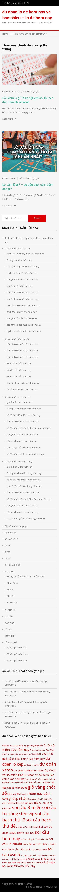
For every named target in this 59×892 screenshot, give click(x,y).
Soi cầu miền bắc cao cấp (17, 339)
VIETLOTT (10, 571)
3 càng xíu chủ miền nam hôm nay (24, 408)
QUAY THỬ (10, 636)
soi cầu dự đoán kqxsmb (27, 826)
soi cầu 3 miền (27, 807)
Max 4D (11, 596)
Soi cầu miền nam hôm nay (18, 397)
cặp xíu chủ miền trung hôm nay (22, 512)
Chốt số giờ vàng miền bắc (31, 745)
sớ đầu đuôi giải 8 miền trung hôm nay (26, 518)
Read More (7, 118)
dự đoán (33, 754)
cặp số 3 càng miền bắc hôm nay (23, 266)
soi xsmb (23, 859)
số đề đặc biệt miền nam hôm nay (23, 415)
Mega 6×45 (12, 583)
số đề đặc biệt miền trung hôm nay (24, 479)
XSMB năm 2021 (28, 862)
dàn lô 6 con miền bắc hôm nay (22, 350)
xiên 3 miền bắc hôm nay (19, 370)
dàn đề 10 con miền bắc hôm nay (23, 305)
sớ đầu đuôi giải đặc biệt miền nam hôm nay (29, 428)
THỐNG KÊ (10, 610)
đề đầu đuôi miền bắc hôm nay (22, 389)
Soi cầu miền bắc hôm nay (17, 248)
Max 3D (11, 589)
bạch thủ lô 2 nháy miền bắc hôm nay (25, 253)
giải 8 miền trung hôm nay (19, 466)
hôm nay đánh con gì (17, 794)
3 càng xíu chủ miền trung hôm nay (24, 473)
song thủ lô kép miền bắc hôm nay (24, 324)
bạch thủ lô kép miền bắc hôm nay (24, 331)
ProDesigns (51, 886)
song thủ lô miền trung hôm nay (22, 505)
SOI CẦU (9, 616)
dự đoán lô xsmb (31, 765)
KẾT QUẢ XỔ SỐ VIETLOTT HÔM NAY (25, 576)
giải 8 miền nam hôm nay (19, 402)
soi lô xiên (14, 859)
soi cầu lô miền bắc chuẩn (39, 844)
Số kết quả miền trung (17, 654)
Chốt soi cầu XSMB (10, 746)
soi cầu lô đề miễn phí (16, 849)
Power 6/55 (12, 602)
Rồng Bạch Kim (17, 803)
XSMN (8, 552)
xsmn (38, 862)
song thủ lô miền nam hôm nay (22, 434)
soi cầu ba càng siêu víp (29, 810)
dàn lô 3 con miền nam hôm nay (23, 421)
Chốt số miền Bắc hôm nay (28, 747)
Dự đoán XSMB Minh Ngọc (29, 770)
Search (37, 218)
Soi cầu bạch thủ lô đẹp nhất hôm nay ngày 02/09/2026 (26, 704)
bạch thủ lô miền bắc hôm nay (22, 311)
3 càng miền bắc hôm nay (19, 260)
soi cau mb (31, 802)
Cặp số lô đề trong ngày (27, 91)
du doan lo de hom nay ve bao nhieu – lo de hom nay (29, 240)
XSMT (7, 558)
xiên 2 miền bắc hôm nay (19, 376)
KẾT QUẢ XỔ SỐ (13, 565)
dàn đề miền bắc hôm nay (19, 286)
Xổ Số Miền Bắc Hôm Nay (21, 866)
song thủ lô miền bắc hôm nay (22, 318)
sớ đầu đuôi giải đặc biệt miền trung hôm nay (29, 499)
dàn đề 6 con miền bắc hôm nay (22, 292)
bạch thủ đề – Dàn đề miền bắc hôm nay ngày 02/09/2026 (27, 693)
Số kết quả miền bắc (17, 647)
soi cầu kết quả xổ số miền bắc (34, 839)
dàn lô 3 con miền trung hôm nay (23, 492)
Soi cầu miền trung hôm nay (18, 461)
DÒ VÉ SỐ (9, 623)
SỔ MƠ (8, 629)
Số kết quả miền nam (17, 660)
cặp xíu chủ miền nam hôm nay (22, 441)
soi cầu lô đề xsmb (39, 850)
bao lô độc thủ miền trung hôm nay (24, 486)
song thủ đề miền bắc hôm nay (22, 279)
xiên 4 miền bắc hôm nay (19, 363)
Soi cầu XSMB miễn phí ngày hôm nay (37, 855)
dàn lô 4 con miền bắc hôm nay (22, 357)
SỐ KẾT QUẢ (11, 642)
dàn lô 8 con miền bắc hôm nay (22, 344)
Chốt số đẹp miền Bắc (39, 750)
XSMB (7, 545)
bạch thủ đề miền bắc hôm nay (22, 273)
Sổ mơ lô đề (10, 532)
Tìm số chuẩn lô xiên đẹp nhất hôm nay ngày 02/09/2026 (27, 683)
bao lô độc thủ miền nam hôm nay (24, 447)
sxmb (31, 859)
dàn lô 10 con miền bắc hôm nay (23, 382)
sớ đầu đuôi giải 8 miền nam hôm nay (25, 453)
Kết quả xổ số (11, 539)
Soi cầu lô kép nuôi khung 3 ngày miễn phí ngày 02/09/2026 (28, 714)
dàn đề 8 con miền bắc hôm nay (22, 298)
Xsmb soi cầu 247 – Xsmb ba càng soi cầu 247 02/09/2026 (27, 724)
